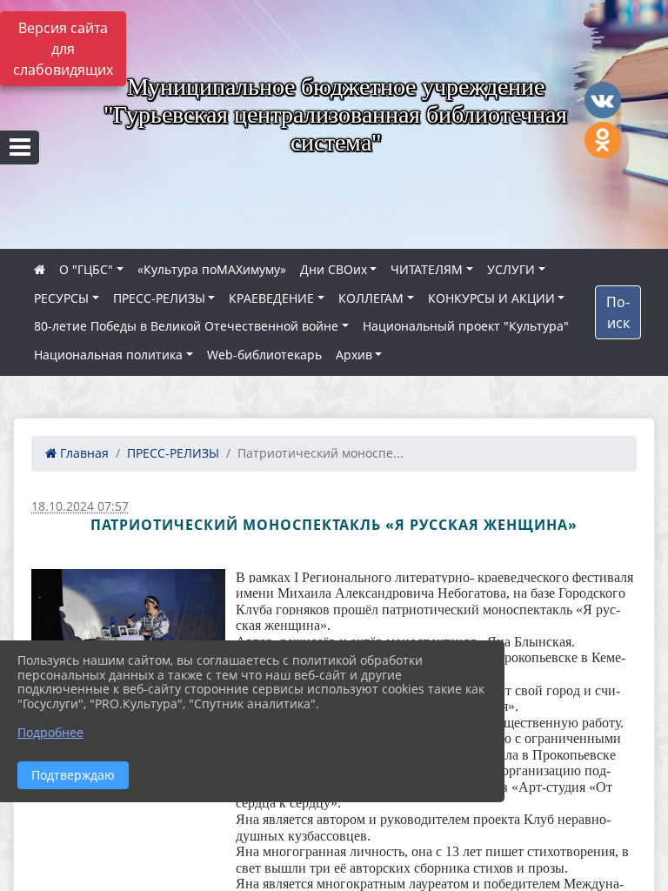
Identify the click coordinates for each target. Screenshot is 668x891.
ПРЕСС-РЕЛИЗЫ (159, 298)
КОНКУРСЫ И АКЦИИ (491, 298)
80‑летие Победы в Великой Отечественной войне (186, 326)
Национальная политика (108, 354)
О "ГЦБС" (86, 269)
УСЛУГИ (511, 269)
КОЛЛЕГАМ (371, 298)
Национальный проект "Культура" (466, 326)
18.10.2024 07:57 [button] (80, 506)
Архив (354, 354)
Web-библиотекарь (264, 354)
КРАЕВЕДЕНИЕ (271, 298)
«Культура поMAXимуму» (211, 269)
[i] (128, 633)
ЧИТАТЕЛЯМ (427, 269)
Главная (83, 453)
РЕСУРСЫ (61, 298)
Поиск (618, 312)
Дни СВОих (333, 269)
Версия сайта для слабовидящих (63, 48)
